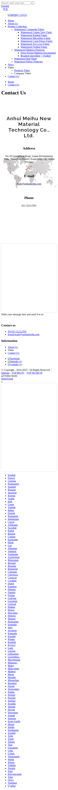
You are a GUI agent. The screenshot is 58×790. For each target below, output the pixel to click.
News (11, 64)
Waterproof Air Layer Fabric (35, 44)
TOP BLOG (18, 372)
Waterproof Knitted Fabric (34, 35)
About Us (13, 23)
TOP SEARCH (34, 372)
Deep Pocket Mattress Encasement (38, 52)
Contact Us (13, 76)
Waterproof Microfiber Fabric (36, 38)
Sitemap (5, 372)
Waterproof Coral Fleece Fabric (37, 41)
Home (11, 20)
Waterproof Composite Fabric (29, 29)
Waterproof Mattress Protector (29, 50)
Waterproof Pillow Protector (28, 61)
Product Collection (17, 26)
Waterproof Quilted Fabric (34, 47)
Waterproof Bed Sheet (25, 58)
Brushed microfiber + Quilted (36, 55)
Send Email (7, 378)
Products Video (22, 70)
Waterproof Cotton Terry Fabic (36, 32)
